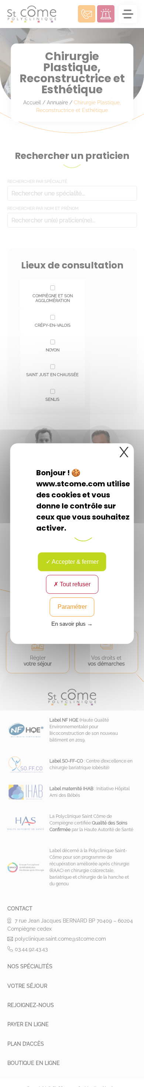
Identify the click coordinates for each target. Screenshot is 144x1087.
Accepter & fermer (75, 562)
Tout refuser (74, 584)
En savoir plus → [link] (72, 624)
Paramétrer (72, 607)
